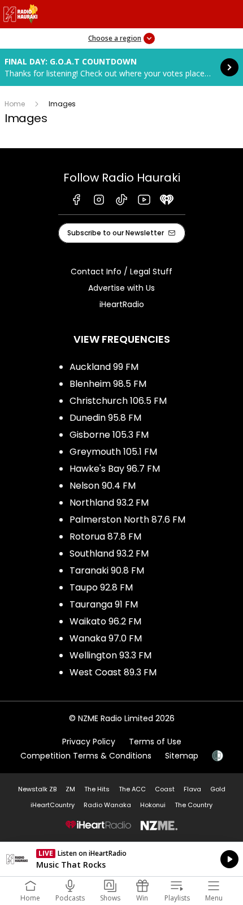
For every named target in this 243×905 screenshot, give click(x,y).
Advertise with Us (121, 288)
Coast (165, 789)
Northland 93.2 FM (109, 502)
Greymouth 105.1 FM (113, 451)
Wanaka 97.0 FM (106, 638)
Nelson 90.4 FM (103, 485)
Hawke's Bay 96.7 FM (115, 468)
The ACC (132, 789)
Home (15, 104)
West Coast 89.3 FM (113, 672)
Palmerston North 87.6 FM (127, 519)
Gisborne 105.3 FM (109, 434)
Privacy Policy (88, 741)
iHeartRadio (121, 304)
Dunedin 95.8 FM (105, 417)
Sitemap (181, 755)
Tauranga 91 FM (104, 604)
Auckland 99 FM (104, 366)
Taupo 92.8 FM (101, 587)
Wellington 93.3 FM (110, 655)
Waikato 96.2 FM (105, 621)
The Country (193, 804)
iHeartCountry (53, 804)
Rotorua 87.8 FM (105, 536)
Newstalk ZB (37, 789)
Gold (217, 789)
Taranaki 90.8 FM (107, 570)
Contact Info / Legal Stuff (121, 271)
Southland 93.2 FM (109, 553)
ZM (70, 789)
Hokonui (153, 804)
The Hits (97, 789)
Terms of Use (155, 741)
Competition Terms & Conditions (85, 755)
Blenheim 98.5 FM (108, 383)
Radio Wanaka (107, 804)
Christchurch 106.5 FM (118, 400)
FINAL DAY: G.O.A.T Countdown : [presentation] (121, 67)
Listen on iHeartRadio (121, 859)
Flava (192, 789)
